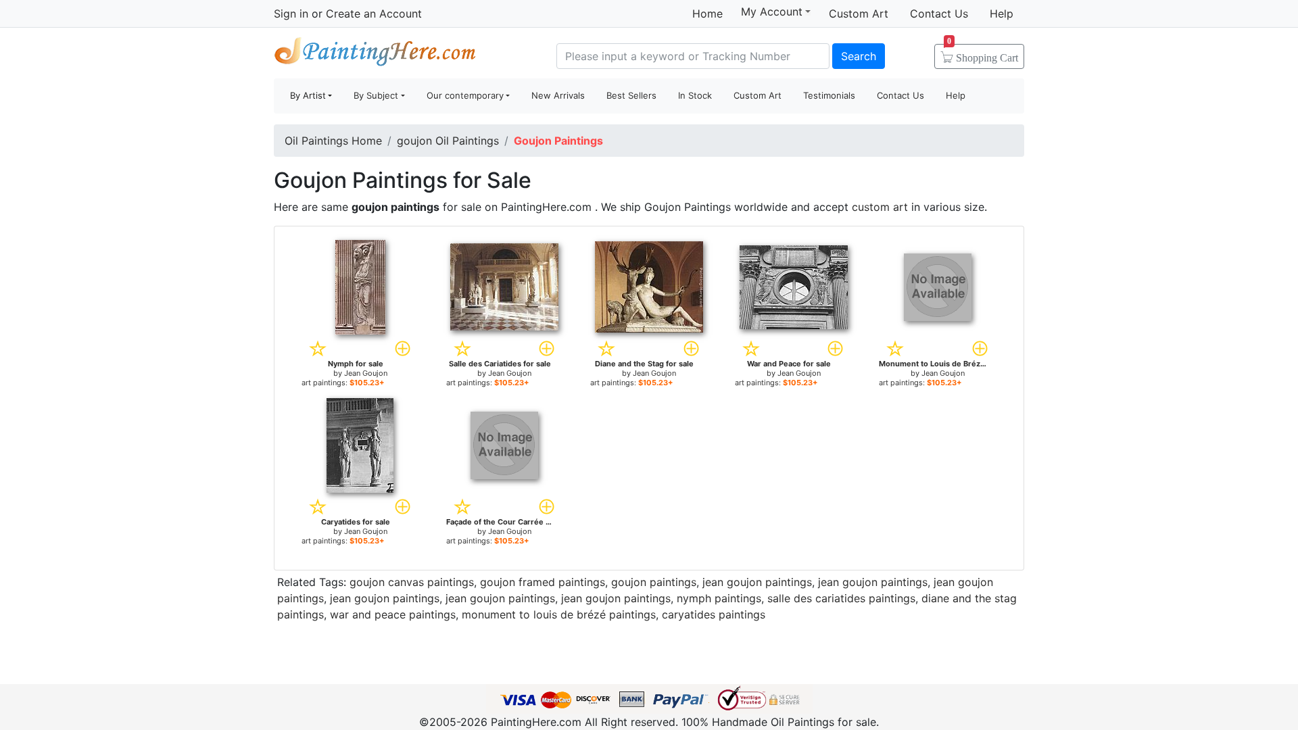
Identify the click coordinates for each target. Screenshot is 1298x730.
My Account (771, 11)
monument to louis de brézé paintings (559, 614)
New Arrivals (558, 95)
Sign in (291, 13)
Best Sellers (631, 95)
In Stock (695, 95)
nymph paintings (719, 598)
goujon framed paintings (542, 582)
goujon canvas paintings (412, 582)
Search (858, 56)
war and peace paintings (393, 614)
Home (707, 13)
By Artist (308, 95)
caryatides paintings (713, 614)
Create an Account (374, 13)
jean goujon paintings (757, 582)
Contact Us (939, 13)
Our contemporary (465, 95)
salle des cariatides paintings (841, 598)
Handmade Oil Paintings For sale (375, 54)
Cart (982, 53)
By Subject (376, 95)
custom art (880, 207)
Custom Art (858, 13)
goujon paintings (653, 582)
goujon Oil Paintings (448, 140)
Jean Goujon (365, 373)
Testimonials (829, 95)
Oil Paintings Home (333, 140)
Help (1001, 13)
